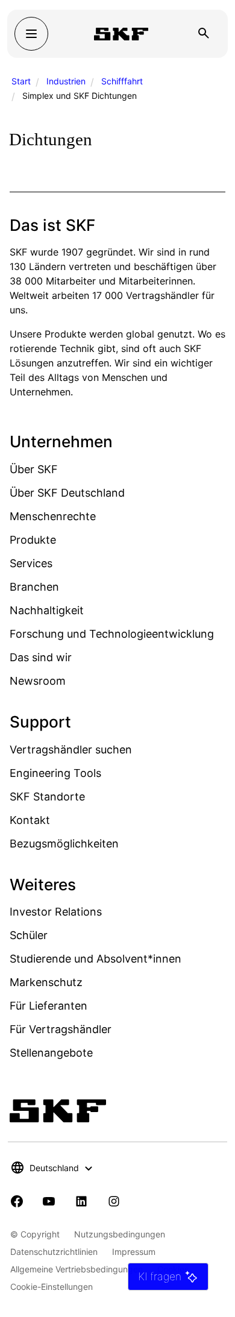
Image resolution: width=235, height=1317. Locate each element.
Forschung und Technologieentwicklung (112, 633)
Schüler (29, 935)
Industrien (66, 81)
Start (21, 81)
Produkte (33, 539)
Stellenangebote (51, 1052)
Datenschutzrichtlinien (54, 1251)
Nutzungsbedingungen (119, 1234)
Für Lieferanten (48, 1005)
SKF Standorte (47, 796)
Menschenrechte (53, 516)
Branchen (34, 586)
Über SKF (34, 469)
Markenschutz (46, 982)
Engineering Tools (55, 773)
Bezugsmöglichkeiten (64, 843)
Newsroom (38, 680)
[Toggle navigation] (31, 34)
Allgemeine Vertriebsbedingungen (76, 1269)
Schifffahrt (122, 81)
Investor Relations (56, 911)
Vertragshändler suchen (71, 749)
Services (31, 563)
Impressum (133, 1251)
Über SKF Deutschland (67, 492)
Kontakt (30, 820)
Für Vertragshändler (60, 1029)
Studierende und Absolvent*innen (95, 958)
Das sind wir (41, 657)
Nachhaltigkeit (47, 610)
